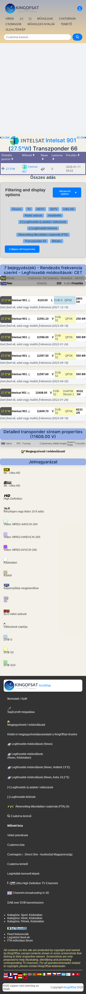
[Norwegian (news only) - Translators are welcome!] (30, 974)
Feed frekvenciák (18, 934)
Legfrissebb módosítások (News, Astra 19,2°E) (40, 777)
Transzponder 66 (35, 241)
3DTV (53, 209)
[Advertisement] (43, 88)
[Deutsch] (20, 974)
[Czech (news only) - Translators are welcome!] (54, 974)
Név (9, 283)
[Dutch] (15, 974)
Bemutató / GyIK (17, 698)
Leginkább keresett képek (23, 873)
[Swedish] (25, 974)
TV (29, 209)
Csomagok (14, 854)
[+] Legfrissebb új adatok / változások (43, 222)
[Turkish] (78, 974)
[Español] (39, 974)
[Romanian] (15, 977)
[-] (30, 18)
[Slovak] (59, 974)
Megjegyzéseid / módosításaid (45, 451)
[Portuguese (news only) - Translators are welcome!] (35, 974)
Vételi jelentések (17, 835)
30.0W (81, 137)
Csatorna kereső (20, 816)
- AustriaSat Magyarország (55, 854)
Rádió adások (33, 215)
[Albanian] (25, 977)
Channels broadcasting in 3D (30, 892)
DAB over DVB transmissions (25, 902)
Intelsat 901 (61, 140)
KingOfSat (70, 987)
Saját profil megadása (21, 711)
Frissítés (77, 283)
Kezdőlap (44, 685)
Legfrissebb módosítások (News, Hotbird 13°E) (40, 767)
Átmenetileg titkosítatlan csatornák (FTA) (43, 234)
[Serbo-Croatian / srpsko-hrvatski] (10, 977)
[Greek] (63, 974)
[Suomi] (68, 974)
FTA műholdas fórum (20, 940)
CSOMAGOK (14, 24)
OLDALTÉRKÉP (15, 29)
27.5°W (20, 148)
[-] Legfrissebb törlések (43, 228)
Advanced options (68, 192)
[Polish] (49, 974)
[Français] (10, 974)
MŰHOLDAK (45, 18)
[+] (21, 18)
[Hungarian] (20, 977)
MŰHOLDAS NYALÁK (41, 24)
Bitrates (56, 241)
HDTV (40, 209)
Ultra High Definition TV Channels (36, 883)
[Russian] (6, 977)
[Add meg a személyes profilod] (79, 8)
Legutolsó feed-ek (18, 937)
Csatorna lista (16, 844)
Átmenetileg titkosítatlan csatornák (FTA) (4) (42, 806)
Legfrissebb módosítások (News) (32, 744)
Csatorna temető (17, 864)
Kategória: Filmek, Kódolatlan (25, 921)
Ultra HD (68, 209)
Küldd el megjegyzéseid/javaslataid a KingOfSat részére (42, 734)
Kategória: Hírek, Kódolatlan (24, 918)
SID (59, 283)
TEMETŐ (66, 24)
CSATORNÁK (67, 18)
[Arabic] (73, 974)
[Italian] (44, 974)
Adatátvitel (54, 215)
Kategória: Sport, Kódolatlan (24, 915)
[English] (6, 974)
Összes (16, 209)
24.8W (5, 137)
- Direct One (30, 854)
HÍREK (10, 18)
